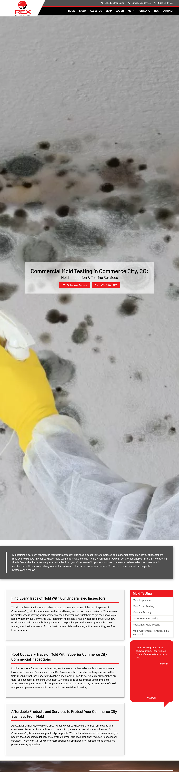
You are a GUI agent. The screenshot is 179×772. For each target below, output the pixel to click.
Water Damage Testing (145, 618)
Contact (168, 10)
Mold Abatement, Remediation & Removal (151, 632)
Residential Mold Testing (146, 624)
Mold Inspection (142, 600)
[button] (139, 3)
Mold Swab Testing (143, 606)
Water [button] (120, 10)
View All (151, 697)
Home (71, 10)
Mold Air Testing (142, 612)
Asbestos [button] (96, 10)
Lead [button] (109, 10)
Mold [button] (82, 10)
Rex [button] (156, 10)
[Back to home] (30, 8)
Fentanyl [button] (144, 10)
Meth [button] (131, 10)
